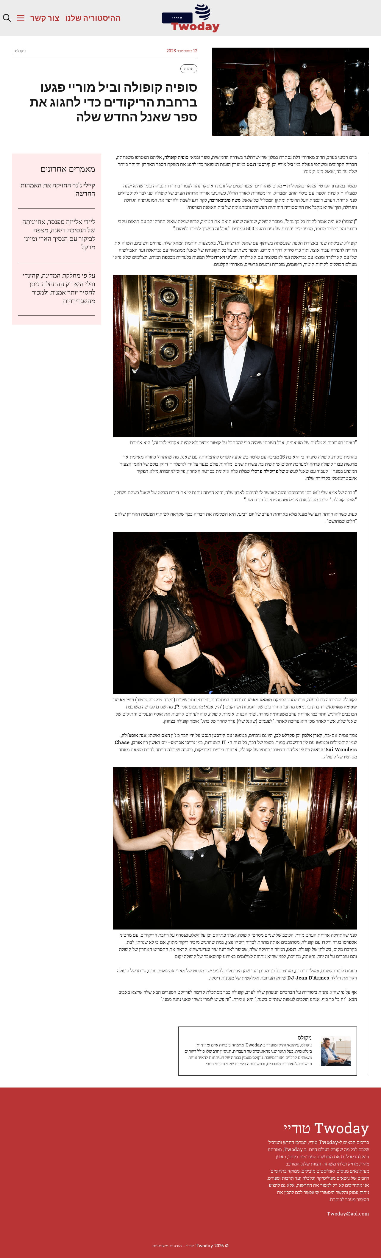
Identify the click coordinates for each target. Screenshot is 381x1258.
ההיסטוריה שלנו (93, 17)
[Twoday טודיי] (190, 18)
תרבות (188, 68)
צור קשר (44, 17)
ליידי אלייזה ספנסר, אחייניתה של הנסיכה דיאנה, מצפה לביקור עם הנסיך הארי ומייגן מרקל (58, 234)
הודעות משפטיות (167, 1245)
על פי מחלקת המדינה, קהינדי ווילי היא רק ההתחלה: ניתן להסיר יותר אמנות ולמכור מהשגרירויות (59, 288)
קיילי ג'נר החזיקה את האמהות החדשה (58, 189)
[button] (7, 18)
